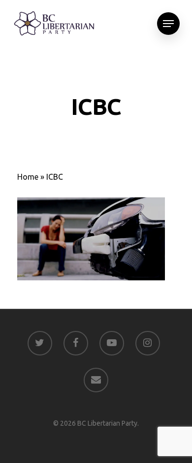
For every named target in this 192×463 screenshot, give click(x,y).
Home (27, 176)
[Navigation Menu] (168, 23)
